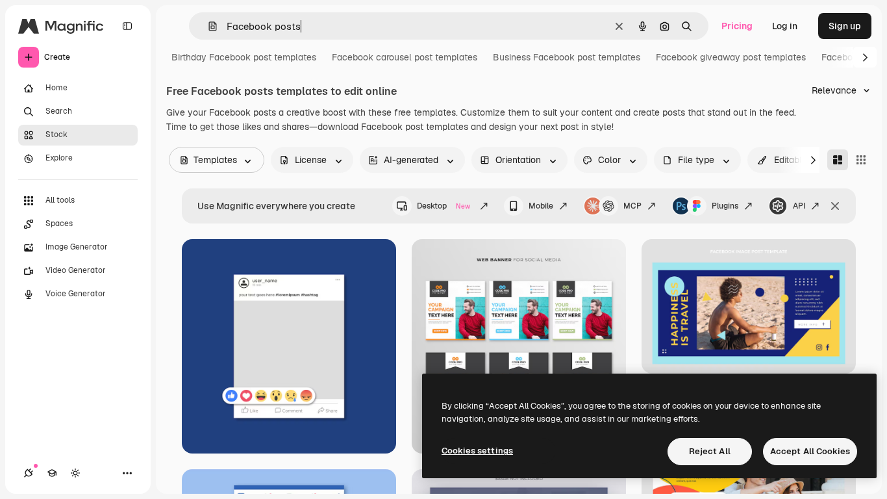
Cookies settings (477, 450)
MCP (632, 206)
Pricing (737, 26)
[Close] (835, 206)
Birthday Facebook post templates (243, 57)
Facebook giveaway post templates (731, 57)
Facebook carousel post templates (404, 57)
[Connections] (28, 473)
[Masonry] (837, 159)
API (799, 206)
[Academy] (52, 473)
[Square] (861, 159)
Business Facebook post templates (566, 57)
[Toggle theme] (75, 473)
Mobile (541, 206)
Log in (784, 26)
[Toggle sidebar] (127, 26)
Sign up (845, 26)
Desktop (443, 206)
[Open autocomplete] (207, 26)
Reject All (710, 451)
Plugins (725, 206)
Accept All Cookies (810, 451)
